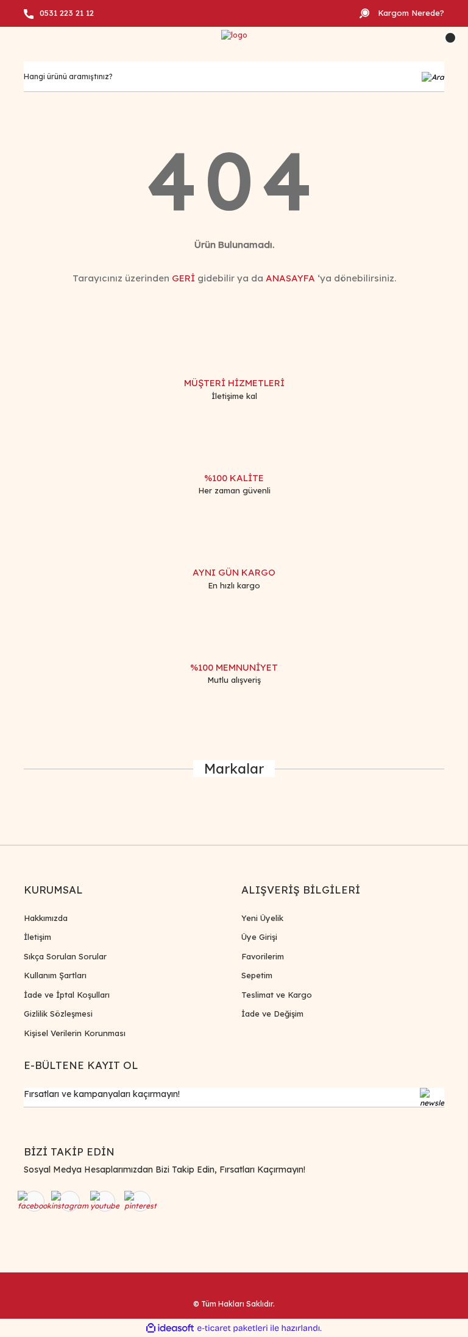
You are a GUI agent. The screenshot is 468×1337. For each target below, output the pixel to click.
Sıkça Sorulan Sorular (65, 956)
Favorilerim (262, 956)
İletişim (37, 937)
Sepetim (256, 975)
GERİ (183, 278)
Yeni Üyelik (262, 918)
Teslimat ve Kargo (276, 995)
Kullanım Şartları (55, 975)
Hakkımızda (46, 918)
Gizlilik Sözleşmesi (58, 1013)
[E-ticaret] (232, 1327)
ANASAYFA (290, 278)
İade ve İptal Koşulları (67, 995)
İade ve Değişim (272, 1013)
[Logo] (234, 35)
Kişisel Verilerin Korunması (75, 1033)
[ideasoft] (170, 1328)
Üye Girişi (259, 937)
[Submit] (432, 1097)
